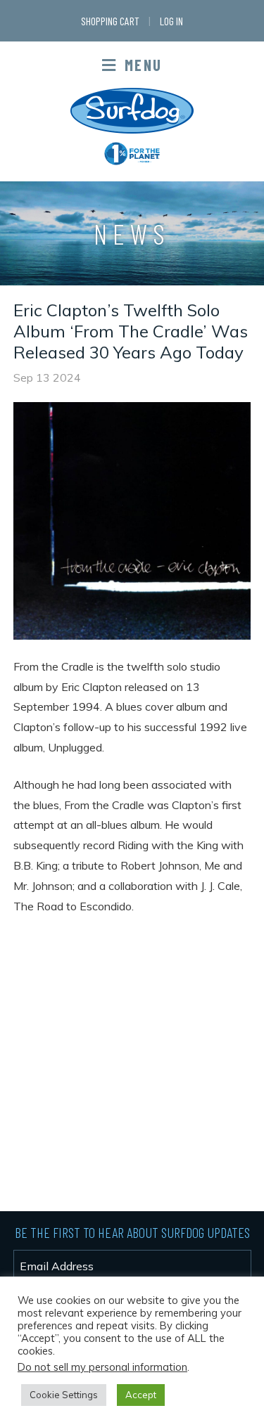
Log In (171, 20)
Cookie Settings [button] (64, 1394)
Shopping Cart (110, 20)
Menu (141, 65)
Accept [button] (140, 1394)
